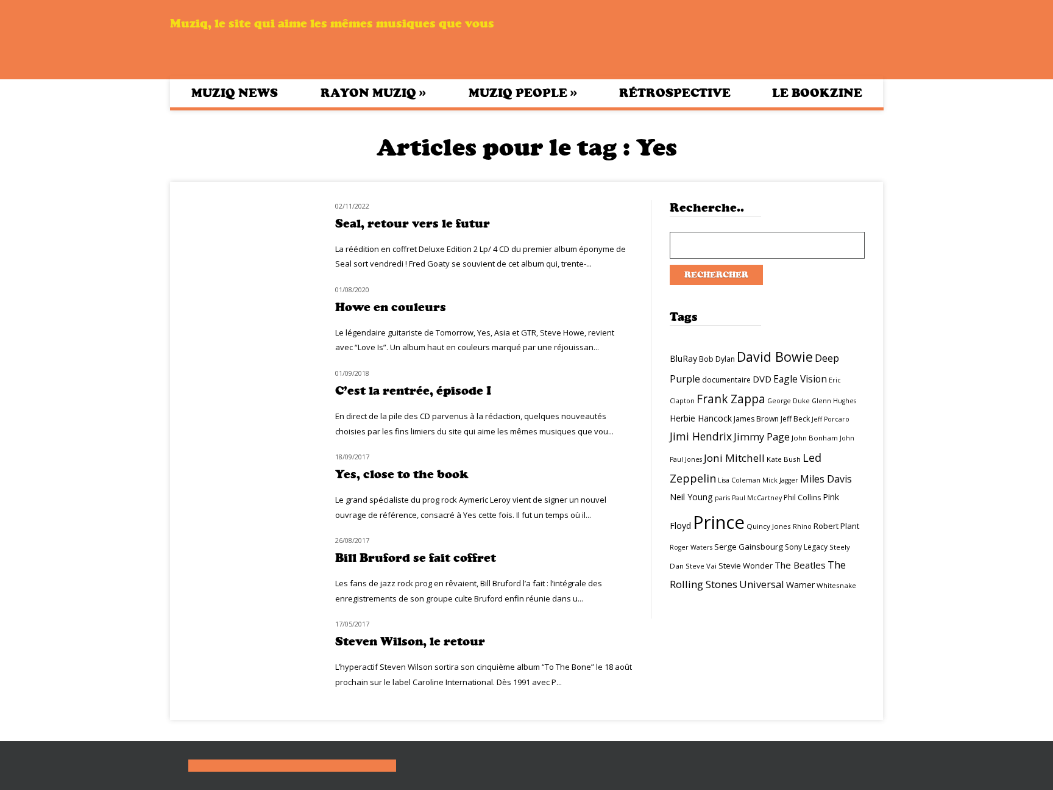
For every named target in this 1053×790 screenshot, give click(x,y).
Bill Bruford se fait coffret (415, 558)
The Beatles (800, 565)
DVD (762, 379)
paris (722, 498)
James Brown (756, 419)
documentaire (726, 380)
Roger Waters (691, 547)
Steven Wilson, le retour (410, 641)
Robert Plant (836, 525)
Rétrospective (675, 93)
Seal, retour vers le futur (412, 224)
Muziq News (234, 93)
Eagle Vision (800, 379)
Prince (719, 522)
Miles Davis (826, 479)
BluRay (683, 358)
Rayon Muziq (373, 92)
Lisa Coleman (739, 480)
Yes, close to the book (402, 474)
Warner (800, 585)
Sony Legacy (806, 547)
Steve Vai (701, 565)
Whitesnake (836, 585)
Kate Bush (784, 459)
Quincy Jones (768, 526)
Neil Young (691, 497)
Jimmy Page (762, 436)
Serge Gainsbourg (748, 546)
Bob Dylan (717, 359)
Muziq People (523, 92)
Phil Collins (802, 497)
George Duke (788, 401)
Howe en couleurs (390, 307)
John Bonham (815, 437)
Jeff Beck (795, 419)
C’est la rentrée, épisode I (413, 391)
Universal (761, 584)
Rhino (802, 526)
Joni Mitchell (734, 458)
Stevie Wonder (745, 565)
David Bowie (775, 356)
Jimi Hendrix (701, 436)
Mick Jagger (780, 480)
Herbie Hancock (701, 418)
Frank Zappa (731, 399)
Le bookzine (817, 93)
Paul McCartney (757, 498)
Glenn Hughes (834, 401)
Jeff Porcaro (830, 419)
